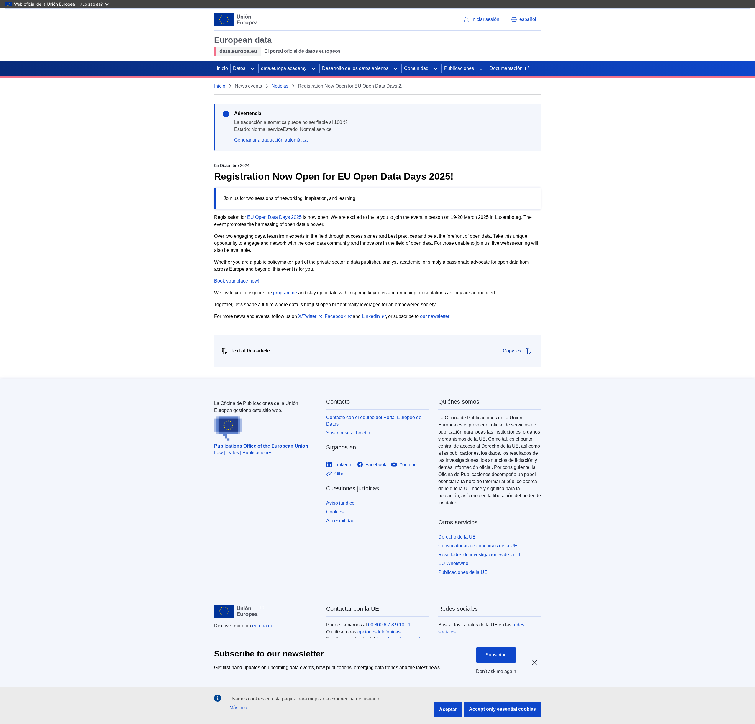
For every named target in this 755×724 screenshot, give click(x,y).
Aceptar (448, 709)
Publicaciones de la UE (463, 572)
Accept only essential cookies (502, 709)
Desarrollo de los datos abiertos (355, 68)
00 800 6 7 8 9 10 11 (389, 624)
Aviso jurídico (340, 502)
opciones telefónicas (379, 631)
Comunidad (416, 68)
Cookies (335, 511)
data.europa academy (283, 68)
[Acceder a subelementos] (252, 68)
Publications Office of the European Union (261, 446)
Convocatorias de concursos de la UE (477, 545)
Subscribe (496, 654)
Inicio (222, 68)
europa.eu (262, 625)
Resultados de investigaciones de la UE (480, 554)
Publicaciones (459, 68)
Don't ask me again (496, 671)
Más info (238, 707)
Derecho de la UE (457, 536)
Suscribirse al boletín (348, 432)
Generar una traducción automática (271, 139)
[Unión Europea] (236, 19)
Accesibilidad (340, 520)
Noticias (279, 85)
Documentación (506, 68)
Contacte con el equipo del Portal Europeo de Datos (373, 420)
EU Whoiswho (453, 563)
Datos (239, 68)
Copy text (513, 350)
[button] (523, 19)
